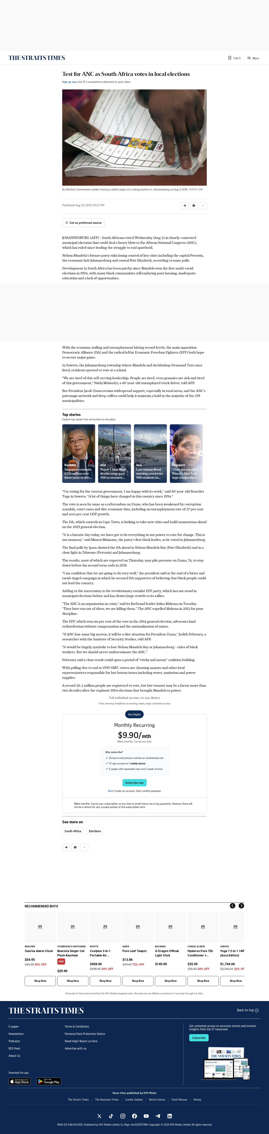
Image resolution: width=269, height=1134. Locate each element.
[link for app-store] (20, 1081)
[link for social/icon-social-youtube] (146, 1116)
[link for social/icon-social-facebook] (134, 1116)
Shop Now (40, 980)
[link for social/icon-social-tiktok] (111, 1116)
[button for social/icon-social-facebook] (194, 205)
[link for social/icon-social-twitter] (99, 1116)
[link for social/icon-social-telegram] (158, 1116)
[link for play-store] (49, 1081)
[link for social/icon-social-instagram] (123, 1116)
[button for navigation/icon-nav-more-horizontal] (203, 205)
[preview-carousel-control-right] (201, 454)
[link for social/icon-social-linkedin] (170, 1116)
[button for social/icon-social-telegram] (184, 205)
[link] (37, 58)
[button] (234, 58)
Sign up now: (69, 82)
